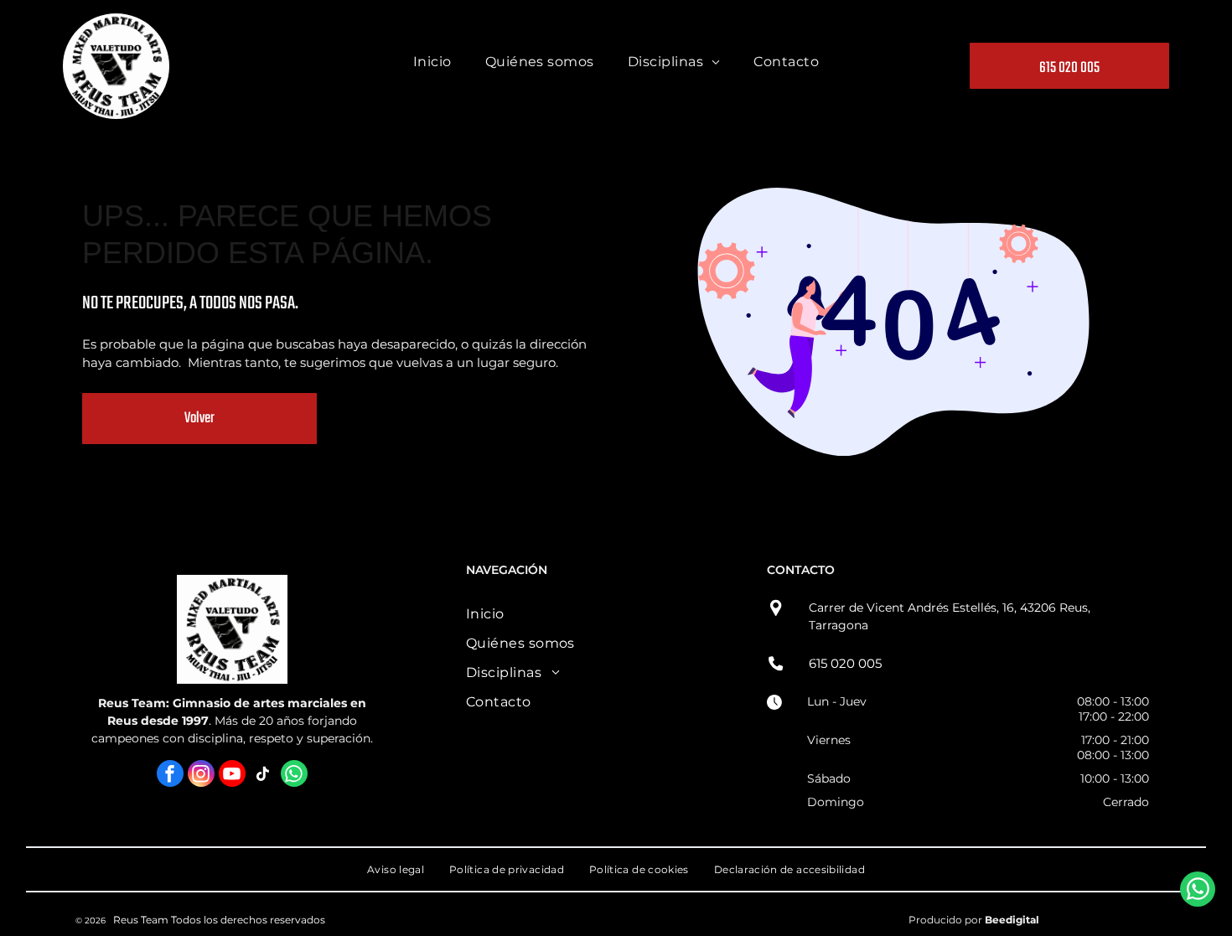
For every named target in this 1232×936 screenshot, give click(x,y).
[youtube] (232, 775)
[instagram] (201, 775)
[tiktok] (263, 775)
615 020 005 (845, 663)
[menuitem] (432, 66)
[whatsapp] (294, 775)
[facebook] (170, 775)
